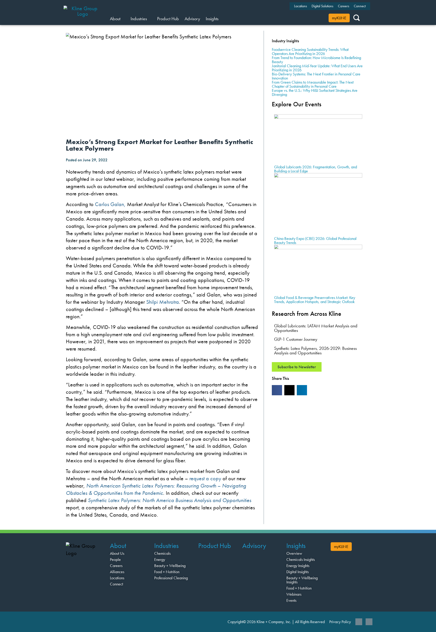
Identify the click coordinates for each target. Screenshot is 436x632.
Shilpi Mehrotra (162, 301)
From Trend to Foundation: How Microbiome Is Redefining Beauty (316, 59)
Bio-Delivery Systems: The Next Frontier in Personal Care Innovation (316, 76)
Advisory (254, 545)
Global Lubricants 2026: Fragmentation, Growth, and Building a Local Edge (315, 169)
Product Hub (214, 545)
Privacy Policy (340, 621)
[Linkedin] (358, 621)
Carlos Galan (109, 204)
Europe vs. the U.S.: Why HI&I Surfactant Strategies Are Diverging (314, 92)
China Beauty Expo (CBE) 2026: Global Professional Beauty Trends (315, 240)
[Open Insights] (221, 18)
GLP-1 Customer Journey (295, 339)
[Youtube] (369, 621)
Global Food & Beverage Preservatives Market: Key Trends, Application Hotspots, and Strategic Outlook (314, 299)
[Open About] (123, 18)
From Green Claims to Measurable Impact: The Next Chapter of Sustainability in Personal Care (313, 84)
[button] (277, 390)
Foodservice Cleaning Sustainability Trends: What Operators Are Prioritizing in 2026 (310, 51)
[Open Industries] (149, 18)
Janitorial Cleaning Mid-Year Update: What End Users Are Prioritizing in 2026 (317, 67)
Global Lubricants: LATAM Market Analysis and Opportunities (315, 328)
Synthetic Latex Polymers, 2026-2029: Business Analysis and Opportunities (315, 350)
